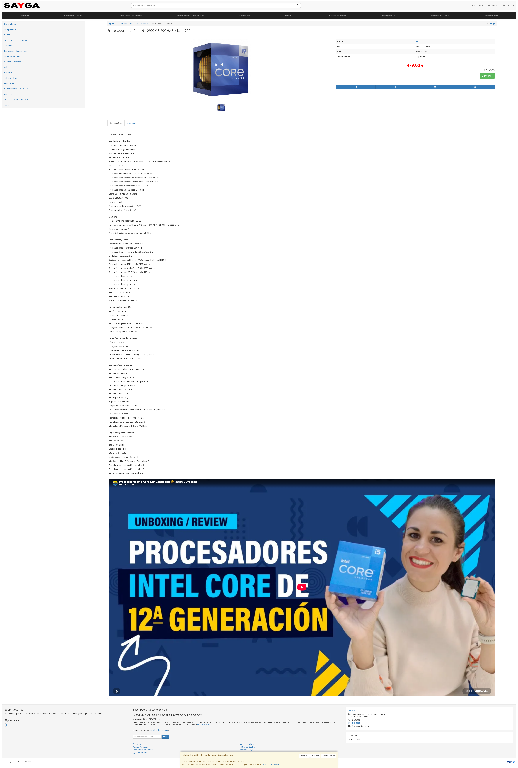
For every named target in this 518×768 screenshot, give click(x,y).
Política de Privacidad (203, 724)
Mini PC (289, 15)
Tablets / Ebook (11, 78)
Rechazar (315, 756)
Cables (7, 67)
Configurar (304, 756)
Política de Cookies (271, 764)
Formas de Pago (246, 749)
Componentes (10, 29)
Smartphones (388, 15)
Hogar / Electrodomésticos (16, 88)
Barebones (244, 15)
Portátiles (8, 34)
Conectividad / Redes (13, 56)
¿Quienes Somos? (140, 752)
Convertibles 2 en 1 (439, 15)
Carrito (508, 5)
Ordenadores (10, 24)
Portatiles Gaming (337, 15)
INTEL (418, 41)
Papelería (8, 94)
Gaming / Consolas (12, 61)
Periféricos (8, 72)
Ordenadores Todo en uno (190, 15)
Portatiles (24, 15)
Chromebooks (491, 15)
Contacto (494, 5)
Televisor (8, 45)
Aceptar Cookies (328, 756)
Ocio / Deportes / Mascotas (16, 99)
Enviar (165, 736)
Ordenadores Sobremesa (129, 15)
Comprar (487, 75)
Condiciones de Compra (143, 749)
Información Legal (247, 744)
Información (132, 123)
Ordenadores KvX (73, 15)
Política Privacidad (140, 747)
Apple (6, 105)
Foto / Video (9, 83)
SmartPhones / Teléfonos (15, 40)
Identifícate (479, 5)
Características (116, 123)
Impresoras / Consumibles (15, 51)
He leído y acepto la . (152, 730)
